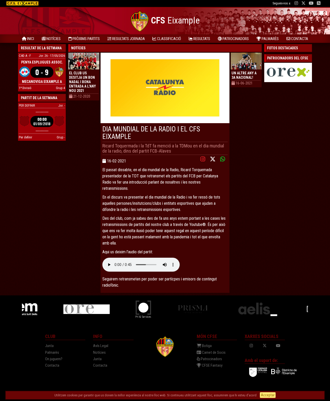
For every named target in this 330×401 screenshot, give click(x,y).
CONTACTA (299, 38)
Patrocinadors (211, 359)
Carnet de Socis (213, 352)
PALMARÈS (270, 38)
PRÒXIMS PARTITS (86, 38)
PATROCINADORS (235, 38)
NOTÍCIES (53, 38)
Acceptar (268, 395)
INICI (30, 38)
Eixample (175, 20)
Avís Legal (100, 345)
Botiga (206, 345)
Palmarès (52, 352)
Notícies (99, 352)
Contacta (52, 365)
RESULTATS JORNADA (128, 38)
